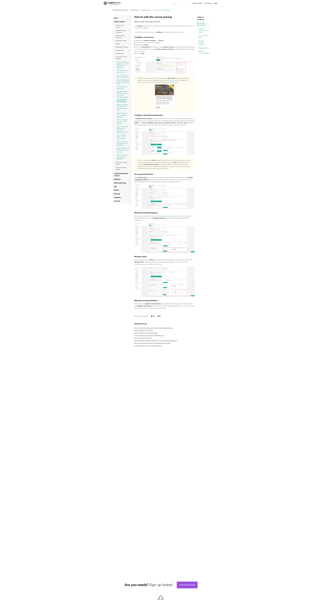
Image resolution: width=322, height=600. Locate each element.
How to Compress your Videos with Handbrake (122, 143)
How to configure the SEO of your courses (122, 121)
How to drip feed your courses (122, 71)
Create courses (146, 10)
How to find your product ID (122, 87)
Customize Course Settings (161, 10)
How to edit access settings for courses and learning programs (123, 64)
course (145, 42)
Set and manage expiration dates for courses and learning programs (123, 94)
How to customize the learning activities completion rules (122, 129)
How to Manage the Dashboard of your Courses (123, 150)
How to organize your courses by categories (122, 115)
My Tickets (208, 3)
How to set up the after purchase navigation (122, 156)
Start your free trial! (187, 585)
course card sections (173, 80)
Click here (179, 262)
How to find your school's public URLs (123, 76)
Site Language (174, 82)
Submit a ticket (197, 3)
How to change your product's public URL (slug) (123, 82)
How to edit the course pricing (122, 100)
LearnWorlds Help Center (120, 10)
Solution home (134, 10)
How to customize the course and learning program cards (122, 107)
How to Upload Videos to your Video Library (121, 137)
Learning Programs (164, 216)
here (167, 168)
